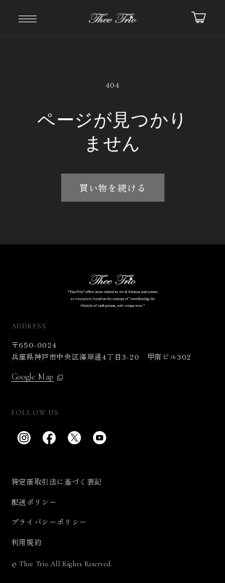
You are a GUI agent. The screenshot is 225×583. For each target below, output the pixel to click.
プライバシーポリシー (49, 521)
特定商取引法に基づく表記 (56, 481)
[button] (27, 18)
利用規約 (26, 542)
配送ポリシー (34, 502)
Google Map (32, 377)
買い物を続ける (112, 187)
